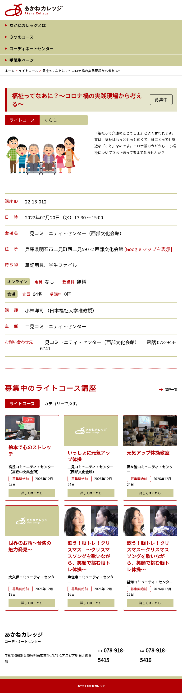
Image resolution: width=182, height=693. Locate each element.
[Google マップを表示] (148, 249)
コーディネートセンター (31, 48)
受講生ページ (21, 60)
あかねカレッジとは (27, 25)
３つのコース (21, 37)
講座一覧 (171, 389)
